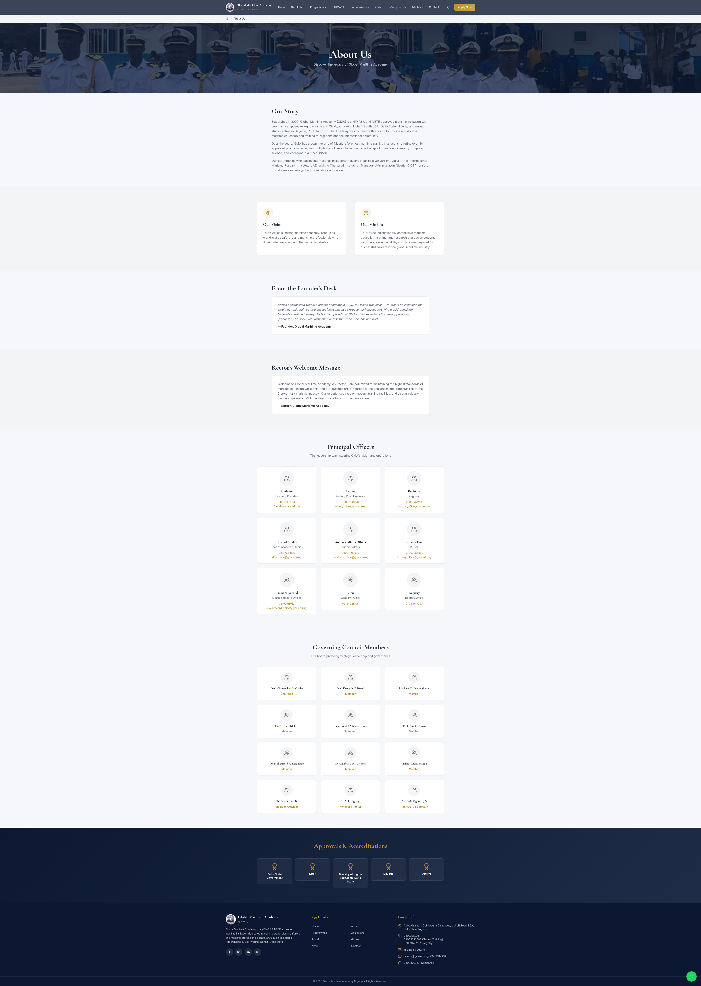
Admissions (359, 7)
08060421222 (414, 502)
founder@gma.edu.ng (287, 506)
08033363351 (287, 502)
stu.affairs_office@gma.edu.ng (350, 557)
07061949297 (414, 603)
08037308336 (350, 552)
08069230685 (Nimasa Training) (423, 939)
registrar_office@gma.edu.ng (414, 506)
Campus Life (398, 7)
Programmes (318, 7)
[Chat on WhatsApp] (691, 976)
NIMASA (339, 7)
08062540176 (350, 502)
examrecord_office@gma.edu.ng (287, 607)
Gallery (355, 939)
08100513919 (286, 603)
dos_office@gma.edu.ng (286, 557)
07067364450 (414, 552)
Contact (434, 7)
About (354, 926)
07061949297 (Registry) (419, 943)
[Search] (449, 7)
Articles (416, 7)
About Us (296, 7)
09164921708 (350, 603)
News (315, 945)
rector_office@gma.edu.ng (350, 506)
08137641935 (287, 552)
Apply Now (465, 7)
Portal (378, 7)
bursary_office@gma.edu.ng (414, 557)
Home (282, 7)
